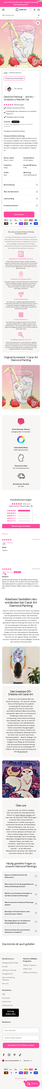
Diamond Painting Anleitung (8, 979)
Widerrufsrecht (7, 1005)
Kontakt (5, 966)
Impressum (6, 998)
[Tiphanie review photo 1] (7, 558)
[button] (8, 105)
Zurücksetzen (31, 15)
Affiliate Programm (29, 965)
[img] (6, 540)
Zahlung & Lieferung (9, 970)
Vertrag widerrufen (11, 1012)
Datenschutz (6, 1002)
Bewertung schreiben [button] (21, 526)
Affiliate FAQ (27, 969)
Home (5, 73)
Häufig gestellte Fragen (10, 963)
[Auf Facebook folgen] (3, 1054)
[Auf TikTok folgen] (20, 1054)
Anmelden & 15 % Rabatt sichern (21, 1045)
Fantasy (29, 815)
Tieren (17, 815)
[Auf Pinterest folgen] (14, 1054)
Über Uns (5, 984)
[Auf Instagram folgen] (9, 1054)
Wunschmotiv (22, 752)
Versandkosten (14, 124)
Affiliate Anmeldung (30, 972)
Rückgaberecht (7, 974)
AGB (3, 994)
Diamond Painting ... (15, 73)
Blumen (22, 815)
